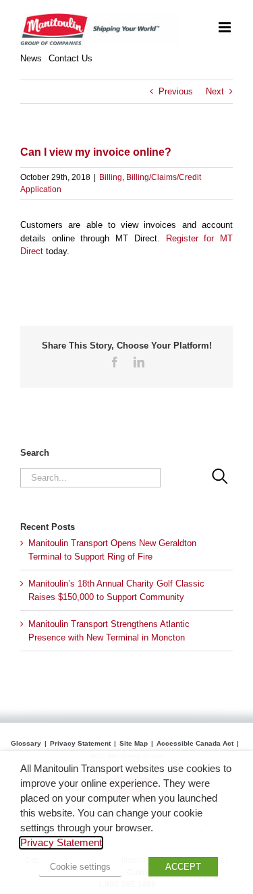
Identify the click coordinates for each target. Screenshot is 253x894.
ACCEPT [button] (183, 867)
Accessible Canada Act (195, 743)
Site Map (133, 743)
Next (215, 91)
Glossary (26, 743)
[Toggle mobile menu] (226, 27)
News (31, 58)
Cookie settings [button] (80, 867)
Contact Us (70, 58)
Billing (110, 177)
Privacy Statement (80, 743)
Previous (176, 91)
